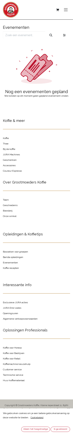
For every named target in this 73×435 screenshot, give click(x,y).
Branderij (7, 210)
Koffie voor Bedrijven (13, 353)
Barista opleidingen (13, 257)
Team (6, 199)
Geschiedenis (10, 205)
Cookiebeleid (37, 417)
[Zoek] (51, 35)
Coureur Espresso (12, 170)
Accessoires (9, 165)
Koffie (6, 138)
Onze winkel (9, 216)
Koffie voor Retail (11, 358)
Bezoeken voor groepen (15, 251)
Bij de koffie (9, 149)
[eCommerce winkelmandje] (57, 10)
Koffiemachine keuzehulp (16, 364)
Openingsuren (10, 313)
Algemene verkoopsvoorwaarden (20, 318)
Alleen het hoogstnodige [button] (35, 429)
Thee (5, 143)
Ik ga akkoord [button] (60, 429)
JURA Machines (11, 154)
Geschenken (10, 160)
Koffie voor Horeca (12, 347)
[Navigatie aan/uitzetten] (66, 9)
